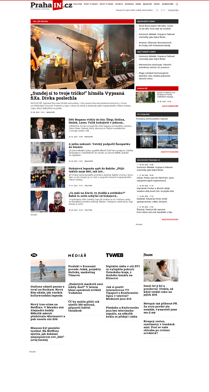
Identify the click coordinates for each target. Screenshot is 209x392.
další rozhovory (170, 219)
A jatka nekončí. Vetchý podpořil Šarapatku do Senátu (99, 145)
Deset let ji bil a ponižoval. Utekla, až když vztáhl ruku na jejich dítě (158, 290)
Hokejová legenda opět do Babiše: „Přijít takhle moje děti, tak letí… (96, 170)
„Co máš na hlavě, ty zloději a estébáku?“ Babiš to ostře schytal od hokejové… (97, 194)
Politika (77, 4)
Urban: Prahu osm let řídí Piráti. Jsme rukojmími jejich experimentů (155, 179)
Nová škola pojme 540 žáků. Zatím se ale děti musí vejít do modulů (156, 27)
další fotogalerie (169, 152)
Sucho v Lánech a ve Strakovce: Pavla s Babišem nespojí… (166, 94)
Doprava (129, 4)
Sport (157, 4)
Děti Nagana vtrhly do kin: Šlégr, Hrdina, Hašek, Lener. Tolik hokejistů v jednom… (97, 121)
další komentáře (170, 106)
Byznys (119, 4)
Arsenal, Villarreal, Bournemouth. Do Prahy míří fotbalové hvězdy (155, 44)
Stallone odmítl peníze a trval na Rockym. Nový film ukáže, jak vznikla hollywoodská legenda (47, 291)
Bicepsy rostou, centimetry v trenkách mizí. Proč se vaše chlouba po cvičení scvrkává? (159, 327)
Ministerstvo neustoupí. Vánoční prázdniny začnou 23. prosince (155, 66)
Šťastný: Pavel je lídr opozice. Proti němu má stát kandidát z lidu (154, 211)
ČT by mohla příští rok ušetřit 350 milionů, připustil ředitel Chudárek (83, 306)
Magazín (147, 4)
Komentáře (168, 4)
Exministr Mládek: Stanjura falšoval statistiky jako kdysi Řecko (157, 35)
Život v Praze (91, 4)
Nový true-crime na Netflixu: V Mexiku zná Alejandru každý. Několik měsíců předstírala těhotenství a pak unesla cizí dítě (48, 311)
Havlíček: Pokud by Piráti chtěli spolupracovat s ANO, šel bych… (152, 200)
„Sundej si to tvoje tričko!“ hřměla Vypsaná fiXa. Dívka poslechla (77, 95)
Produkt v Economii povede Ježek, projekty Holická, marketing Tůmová (84, 270)
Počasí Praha (173, 10)
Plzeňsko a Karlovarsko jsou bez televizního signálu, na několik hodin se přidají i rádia (122, 312)
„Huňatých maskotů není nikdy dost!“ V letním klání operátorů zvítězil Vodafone (85, 288)
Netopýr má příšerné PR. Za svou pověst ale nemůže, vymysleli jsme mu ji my (161, 308)
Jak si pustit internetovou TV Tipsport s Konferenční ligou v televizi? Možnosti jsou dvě (122, 293)
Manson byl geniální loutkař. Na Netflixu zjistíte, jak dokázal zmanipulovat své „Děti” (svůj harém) (47, 334)
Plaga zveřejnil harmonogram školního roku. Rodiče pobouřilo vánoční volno (154, 76)
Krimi (138, 4)
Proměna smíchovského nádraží (152, 118)
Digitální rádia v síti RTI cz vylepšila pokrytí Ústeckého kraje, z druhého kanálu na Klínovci (123, 272)
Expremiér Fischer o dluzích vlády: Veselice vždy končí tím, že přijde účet (155, 189)
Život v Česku (106, 4)
